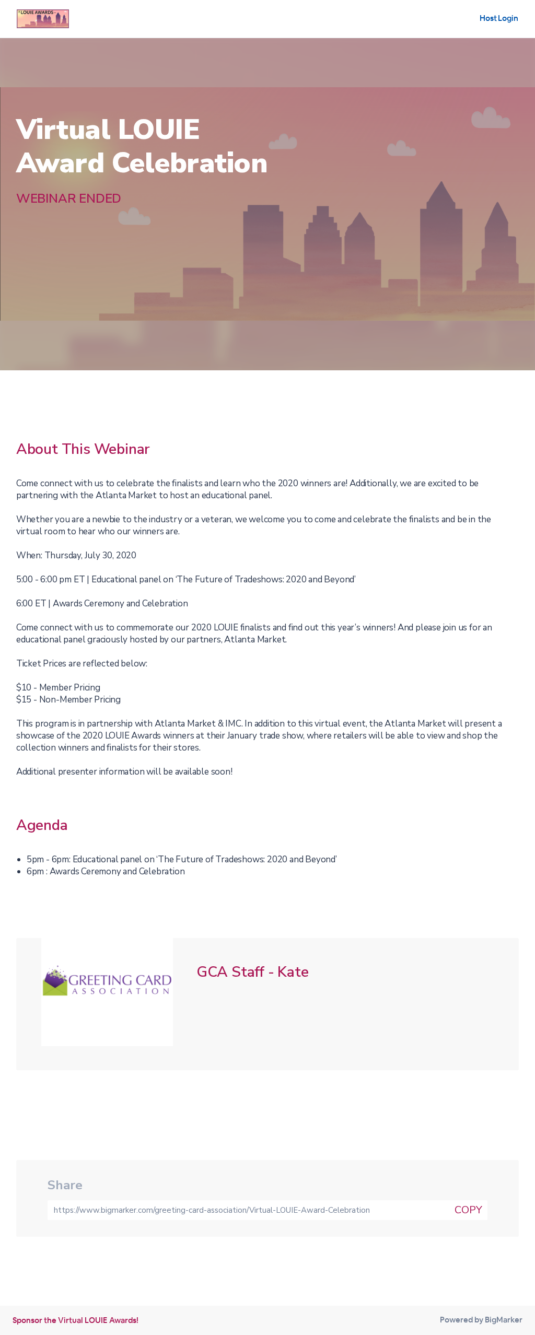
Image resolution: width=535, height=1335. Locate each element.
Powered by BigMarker (481, 1320)
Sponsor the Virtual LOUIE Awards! (75, 1320)
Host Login (499, 18)
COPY (468, 1210)
